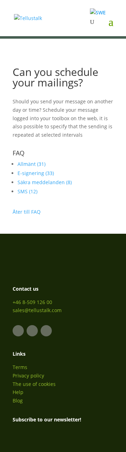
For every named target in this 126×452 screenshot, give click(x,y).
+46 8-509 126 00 (32, 302)
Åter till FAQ (27, 211)
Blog (18, 400)
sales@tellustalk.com (37, 310)
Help (18, 392)
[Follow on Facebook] (32, 330)
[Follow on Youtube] (46, 330)
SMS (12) (27, 191)
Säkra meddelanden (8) (45, 182)
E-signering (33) (36, 173)
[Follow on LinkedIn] (18, 330)
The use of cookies (34, 384)
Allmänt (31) (32, 164)
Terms (20, 367)
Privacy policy (28, 375)
